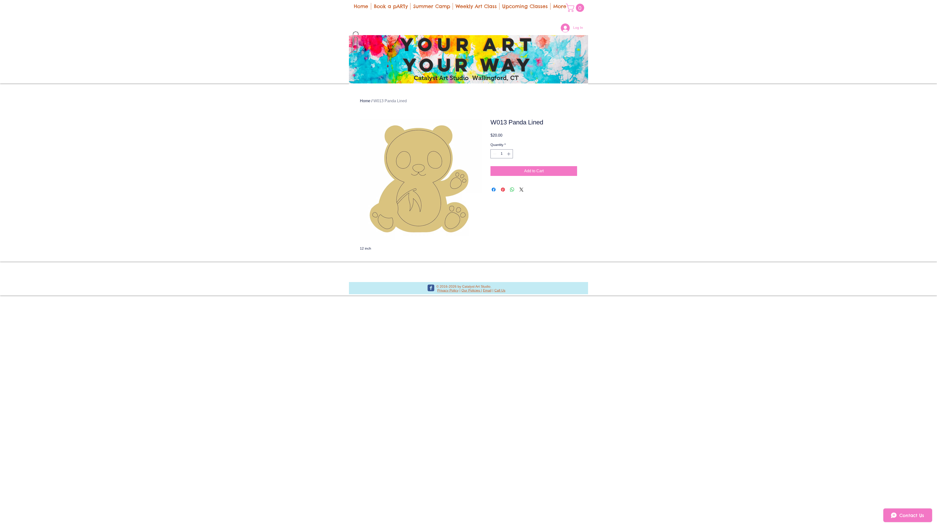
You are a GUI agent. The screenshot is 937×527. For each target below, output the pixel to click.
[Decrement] (494, 154)
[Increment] (509, 154)
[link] (576, 8)
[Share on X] (521, 190)
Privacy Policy (447, 290)
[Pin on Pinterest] (503, 190)
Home (365, 101)
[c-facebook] (431, 287)
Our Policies (471, 290)
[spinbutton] (501, 154)
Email (487, 290)
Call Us (499, 290)
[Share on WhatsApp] (512, 190)
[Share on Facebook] (494, 190)
